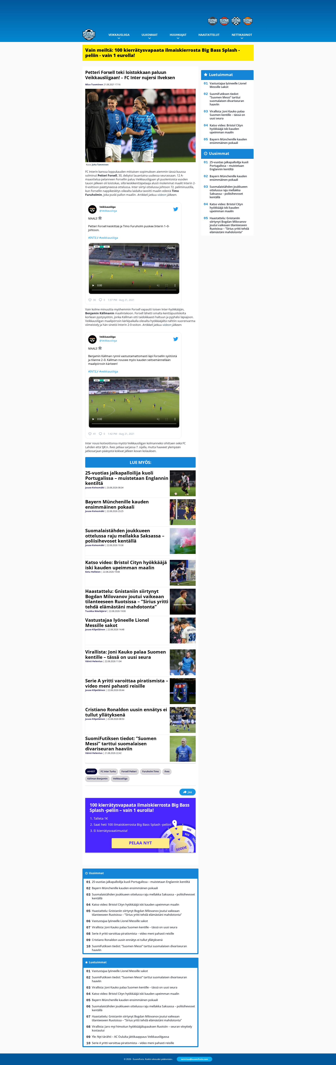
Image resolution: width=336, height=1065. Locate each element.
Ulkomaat (150, 35)
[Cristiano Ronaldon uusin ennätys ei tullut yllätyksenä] (182, 720)
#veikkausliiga (108, 238)
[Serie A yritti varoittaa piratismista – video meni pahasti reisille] (182, 691)
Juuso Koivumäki (94, 487)
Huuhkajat (178, 35)
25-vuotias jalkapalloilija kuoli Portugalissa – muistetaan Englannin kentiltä (126, 478)
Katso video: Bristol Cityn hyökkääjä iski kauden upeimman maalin (126, 565)
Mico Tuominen (94, 84)
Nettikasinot (242, 35)
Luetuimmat (98, 962)
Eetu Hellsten (93, 571)
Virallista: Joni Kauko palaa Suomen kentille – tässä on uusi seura (125, 654)
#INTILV (93, 238)
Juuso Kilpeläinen (95, 629)
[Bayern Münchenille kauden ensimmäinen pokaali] (182, 512)
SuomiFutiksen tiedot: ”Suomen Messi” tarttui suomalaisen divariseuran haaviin (120, 743)
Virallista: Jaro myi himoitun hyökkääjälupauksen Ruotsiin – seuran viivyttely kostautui (142, 1028)
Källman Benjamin (97, 778)
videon (161, 195)
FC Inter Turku (108, 771)
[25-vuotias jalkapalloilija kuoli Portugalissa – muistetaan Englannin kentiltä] (182, 483)
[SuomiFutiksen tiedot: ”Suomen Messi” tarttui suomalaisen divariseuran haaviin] (182, 749)
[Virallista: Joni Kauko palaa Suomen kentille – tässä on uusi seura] (182, 662)
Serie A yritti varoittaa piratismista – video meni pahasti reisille (126, 683)
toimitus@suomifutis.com (194, 1059)
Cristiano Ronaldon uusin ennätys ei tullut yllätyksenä (126, 712)
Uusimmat (96, 873)
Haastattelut (208, 35)
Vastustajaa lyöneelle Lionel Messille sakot (117, 622)
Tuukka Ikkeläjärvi (96, 611)
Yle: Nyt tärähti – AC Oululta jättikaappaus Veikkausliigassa (130, 1037)
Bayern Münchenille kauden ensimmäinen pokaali (117, 504)
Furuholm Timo (150, 771)
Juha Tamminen (100, 164)
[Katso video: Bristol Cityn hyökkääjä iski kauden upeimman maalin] (182, 573)
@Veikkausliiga (108, 210)
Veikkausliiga (119, 35)
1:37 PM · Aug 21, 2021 (121, 300)
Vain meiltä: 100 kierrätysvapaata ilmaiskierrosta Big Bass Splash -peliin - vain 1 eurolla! (162, 52)
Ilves (166, 771)
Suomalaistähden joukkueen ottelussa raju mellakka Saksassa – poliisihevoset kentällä (124, 535)
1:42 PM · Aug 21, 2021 (121, 433)
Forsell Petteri (129, 771)
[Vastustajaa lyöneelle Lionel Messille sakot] (182, 630)
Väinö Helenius (93, 661)
